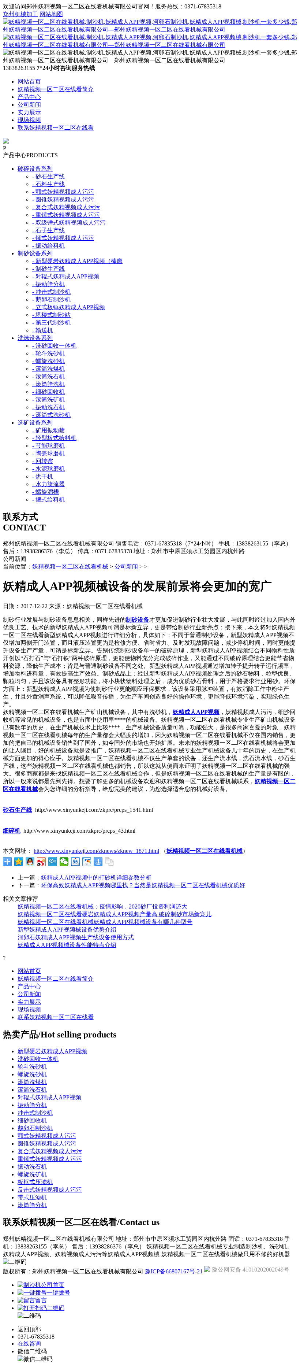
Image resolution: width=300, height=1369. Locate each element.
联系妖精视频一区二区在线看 (56, 128)
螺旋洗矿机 (32, 1174)
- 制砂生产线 (48, 269)
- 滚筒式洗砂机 (51, 415)
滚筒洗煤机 (32, 1082)
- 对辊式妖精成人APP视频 (65, 276)
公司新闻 (29, 104)
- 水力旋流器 (48, 484)
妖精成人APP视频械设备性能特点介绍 (67, 945)
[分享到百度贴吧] (75, 861)
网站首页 (29, 81)
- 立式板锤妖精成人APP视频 (68, 307)
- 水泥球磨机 (48, 469)
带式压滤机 (32, 1197)
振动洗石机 (32, 1166)
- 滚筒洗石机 (48, 376)
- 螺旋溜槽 (45, 492)
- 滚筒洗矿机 (48, 399)
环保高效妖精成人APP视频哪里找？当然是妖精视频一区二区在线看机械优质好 (143, 885)
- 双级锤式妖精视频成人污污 (69, 222)
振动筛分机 (32, 1105)
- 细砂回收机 (48, 392)
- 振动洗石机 (48, 407)
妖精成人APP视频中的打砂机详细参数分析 (96, 877)
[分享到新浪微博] (41, 861)
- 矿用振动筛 (48, 430)
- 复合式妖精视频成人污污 (66, 207)
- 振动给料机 (48, 246)
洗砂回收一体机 (38, 1059)
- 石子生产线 (48, 230)
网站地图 (51, 14)
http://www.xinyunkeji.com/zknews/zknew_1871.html (96, 851)
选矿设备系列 (35, 422)
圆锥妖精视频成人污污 (47, 1143)
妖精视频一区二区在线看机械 (70, 566)
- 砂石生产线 (48, 176)
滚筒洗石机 (32, 1090)
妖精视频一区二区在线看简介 (56, 89)
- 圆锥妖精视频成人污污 (63, 199)
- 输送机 (42, 330)
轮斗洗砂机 (32, 1066)
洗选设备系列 (35, 338)
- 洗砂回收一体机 (54, 346)
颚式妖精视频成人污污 (47, 1136)
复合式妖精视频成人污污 (50, 1151)
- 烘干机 (42, 476)
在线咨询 (29, 1343)
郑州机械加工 (20, 14)
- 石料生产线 (48, 184)
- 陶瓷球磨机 (48, 453)
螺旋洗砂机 (32, 1074)
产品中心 (29, 97)
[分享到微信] (64, 861)
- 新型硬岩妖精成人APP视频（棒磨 (77, 261)
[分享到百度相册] (86, 861)
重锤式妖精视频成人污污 (50, 1159)
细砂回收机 (32, 1120)
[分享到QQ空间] (18, 861)
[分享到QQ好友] (30, 861)
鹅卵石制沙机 (35, 1128)
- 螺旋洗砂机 (48, 361)
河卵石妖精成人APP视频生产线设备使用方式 (76, 937)
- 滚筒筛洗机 (48, 384)
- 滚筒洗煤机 (48, 369)
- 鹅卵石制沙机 (51, 299)
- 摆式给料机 (48, 499)
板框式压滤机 (35, 1182)
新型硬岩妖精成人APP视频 (52, 1051)
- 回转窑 (42, 461)
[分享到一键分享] (98, 861)
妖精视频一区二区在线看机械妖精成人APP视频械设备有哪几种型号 (105, 922)
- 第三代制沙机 (51, 322)
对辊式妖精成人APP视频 (49, 1097)
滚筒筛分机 (32, 1205)
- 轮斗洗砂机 (48, 353)
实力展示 (29, 112)
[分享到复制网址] (109, 861)
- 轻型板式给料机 (54, 438)
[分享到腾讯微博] (52, 861)
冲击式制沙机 (35, 1113)
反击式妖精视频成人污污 (50, 1190)
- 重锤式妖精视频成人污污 (66, 215)
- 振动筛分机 (48, 284)
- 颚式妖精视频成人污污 (63, 192)
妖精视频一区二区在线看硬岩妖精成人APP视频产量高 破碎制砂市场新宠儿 (114, 914)
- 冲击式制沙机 (51, 292)
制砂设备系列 (35, 253)
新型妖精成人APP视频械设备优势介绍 (67, 929)
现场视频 (29, 120)
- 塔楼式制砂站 (51, 315)
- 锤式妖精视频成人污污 (63, 238)
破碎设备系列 (35, 169)
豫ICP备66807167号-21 (174, 1271)
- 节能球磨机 (48, 446)
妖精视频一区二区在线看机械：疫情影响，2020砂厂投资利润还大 (102, 906)
